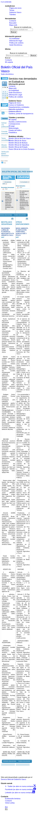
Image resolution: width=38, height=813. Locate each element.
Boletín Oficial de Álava (17, 141)
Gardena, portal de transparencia (21, 114)
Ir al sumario (24, 182)
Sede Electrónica (15, 45)
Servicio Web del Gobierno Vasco (13, 779)
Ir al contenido (6, 2)
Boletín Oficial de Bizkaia (18, 143)
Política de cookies (16, 43)
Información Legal (15, 95)
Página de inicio (15, 8)
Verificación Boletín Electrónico (5, 153)
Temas (11, 10)
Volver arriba (10, 803)
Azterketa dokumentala (9, 761)
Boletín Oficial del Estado (18, 147)
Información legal (15, 41)
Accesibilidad (14, 38)
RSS (4, 163)
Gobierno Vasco (15, 12)
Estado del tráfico (15, 130)
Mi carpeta (9, 62)
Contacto (12, 21)
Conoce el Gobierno (16, 105)
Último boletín (4, 160)
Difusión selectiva (4, 146)
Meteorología (13, 128)
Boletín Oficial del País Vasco (20, 138)
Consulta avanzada (4, 132)
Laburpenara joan (7, 182)
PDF (6, 189)
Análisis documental (20, 215)
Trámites (12, 14)
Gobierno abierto (15, 111)
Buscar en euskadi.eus (22, 27)
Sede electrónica (7, 74)
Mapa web (13, 25)
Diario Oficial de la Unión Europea (21, 149)
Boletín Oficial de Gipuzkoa (19, 145)
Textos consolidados (5, 139)
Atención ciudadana (16, 109)
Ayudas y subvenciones (17, 122)
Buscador (12, 23)
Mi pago (12, 126)
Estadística (13, 132)
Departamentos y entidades (19, 107)
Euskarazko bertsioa (12, 798)
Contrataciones (14, 124)
